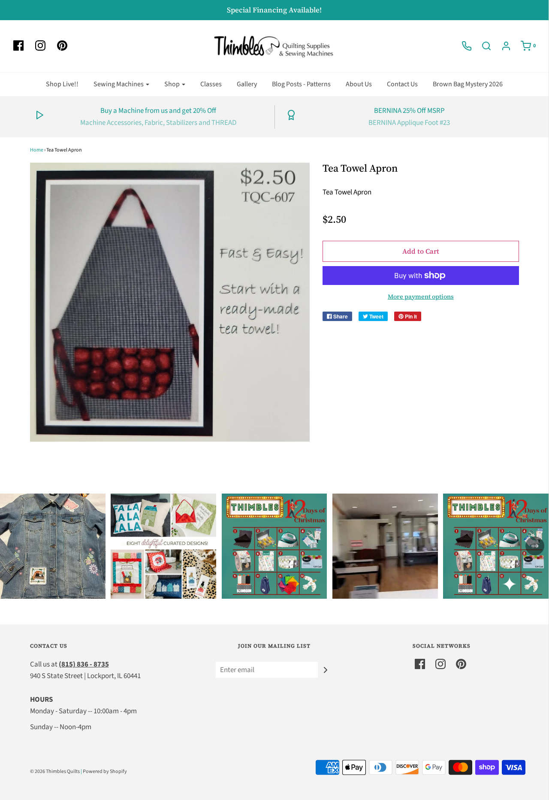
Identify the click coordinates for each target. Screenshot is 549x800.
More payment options (421, 296)
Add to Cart (420, 251)
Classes (211, 84)
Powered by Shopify (105, 771)
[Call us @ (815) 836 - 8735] (462, 46)
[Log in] (501, 46)
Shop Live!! (62, 84)
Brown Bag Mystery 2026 (468, 84)
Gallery (247, 84)
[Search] (482, 46)
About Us (359, 84)
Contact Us (402, 84)
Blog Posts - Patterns (301, 84)
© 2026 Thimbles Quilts (55, 771)
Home (36, 150)
